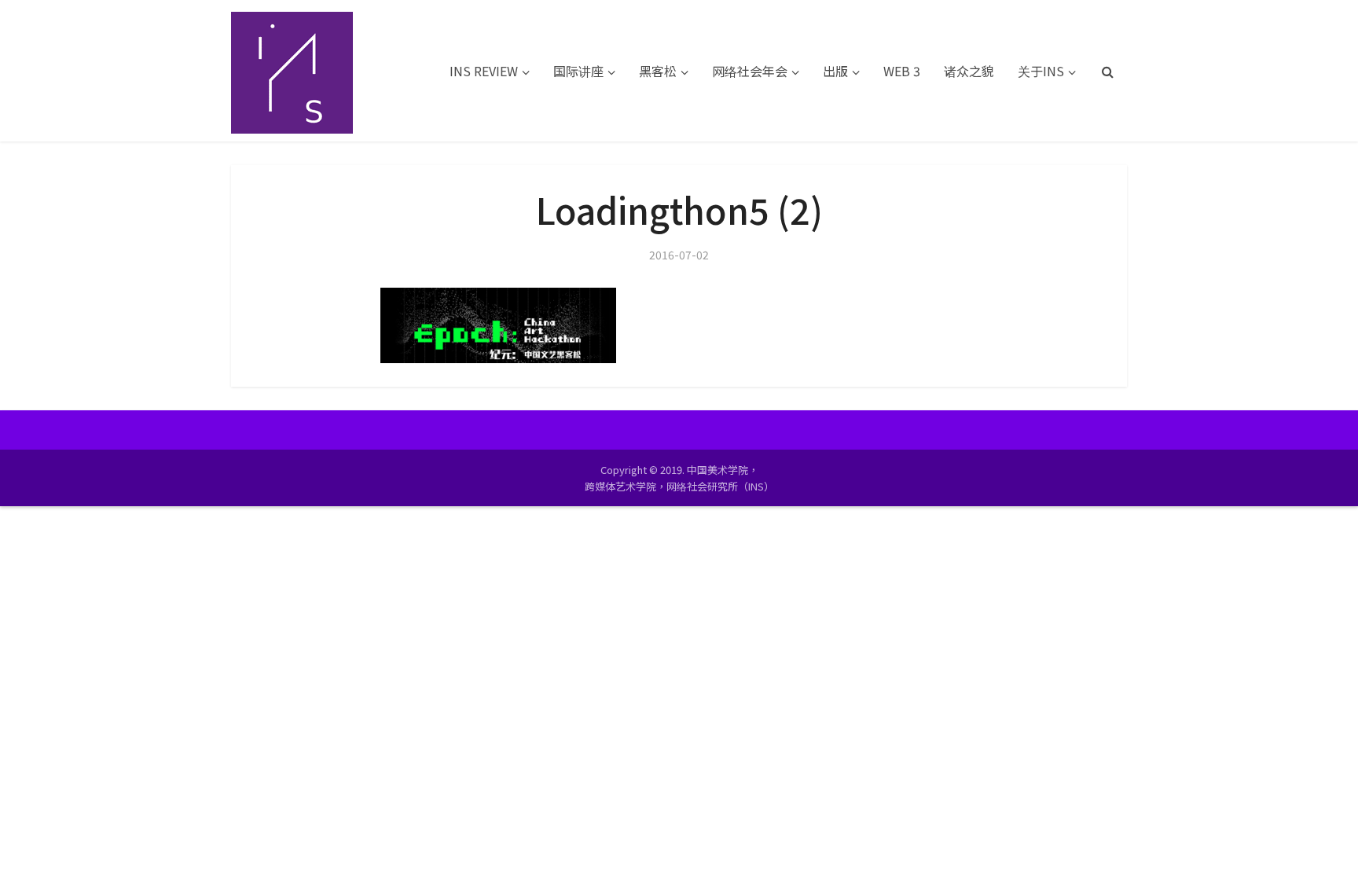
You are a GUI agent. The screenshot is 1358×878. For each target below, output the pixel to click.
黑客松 (658, 70)
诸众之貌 (969, 70)
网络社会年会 (749, 70)
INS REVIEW (484, 70)
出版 (835, 70)
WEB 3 (901, 70)
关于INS (1041, 70)
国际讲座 (578, 70)
